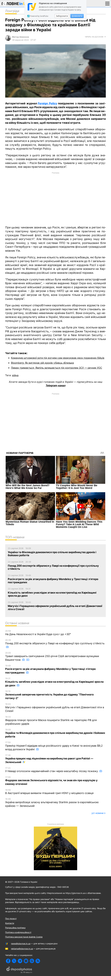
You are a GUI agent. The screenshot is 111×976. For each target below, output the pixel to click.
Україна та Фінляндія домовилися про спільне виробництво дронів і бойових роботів (55, 733)
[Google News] (32, 961)
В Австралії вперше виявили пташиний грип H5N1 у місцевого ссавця (49, 792)
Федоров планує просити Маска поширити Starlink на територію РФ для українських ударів (51, 720)
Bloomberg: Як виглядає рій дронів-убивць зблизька (42, 362)
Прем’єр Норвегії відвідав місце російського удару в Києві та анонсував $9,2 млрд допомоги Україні (54, 746)
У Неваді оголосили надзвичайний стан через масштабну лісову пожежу (52, 770)
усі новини (97, 813)
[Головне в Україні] (15, 4)
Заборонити (62, 16)
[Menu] (107, 3)
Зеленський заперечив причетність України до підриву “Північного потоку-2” (49, 695)
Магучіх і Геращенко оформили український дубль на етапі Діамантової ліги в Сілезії (54, 707)
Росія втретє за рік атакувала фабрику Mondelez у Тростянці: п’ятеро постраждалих (50, 669)
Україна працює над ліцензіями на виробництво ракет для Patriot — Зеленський (49, 759)
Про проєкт (11, 918)
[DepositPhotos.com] (19, 970)
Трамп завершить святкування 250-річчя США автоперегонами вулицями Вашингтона (52, 656)
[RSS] (38, 961)
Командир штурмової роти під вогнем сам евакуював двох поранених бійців (57, 357)
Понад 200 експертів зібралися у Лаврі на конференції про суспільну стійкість (54, 642)
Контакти (9, 923)
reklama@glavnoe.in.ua (22, 948)
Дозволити (77, 16)
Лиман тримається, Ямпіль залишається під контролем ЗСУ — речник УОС (56, 367)
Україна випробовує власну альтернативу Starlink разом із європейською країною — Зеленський (52, 802)
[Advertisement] (55, 198)
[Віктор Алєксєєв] (8, 40)
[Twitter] (14, 961)
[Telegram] (20, 961)
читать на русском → (95, 36)
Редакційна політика (15, 927)
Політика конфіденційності (18, 932)
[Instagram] (26, 961)
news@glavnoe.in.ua (20, 943)
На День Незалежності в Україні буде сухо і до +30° (38, 633)
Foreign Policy (47, 103)
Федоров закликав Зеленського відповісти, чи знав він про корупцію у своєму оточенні (51, 781)
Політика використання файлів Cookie (23, 937)
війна (15, 375)
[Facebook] (8, 961)
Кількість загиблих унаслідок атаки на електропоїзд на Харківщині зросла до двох (54, 682)
